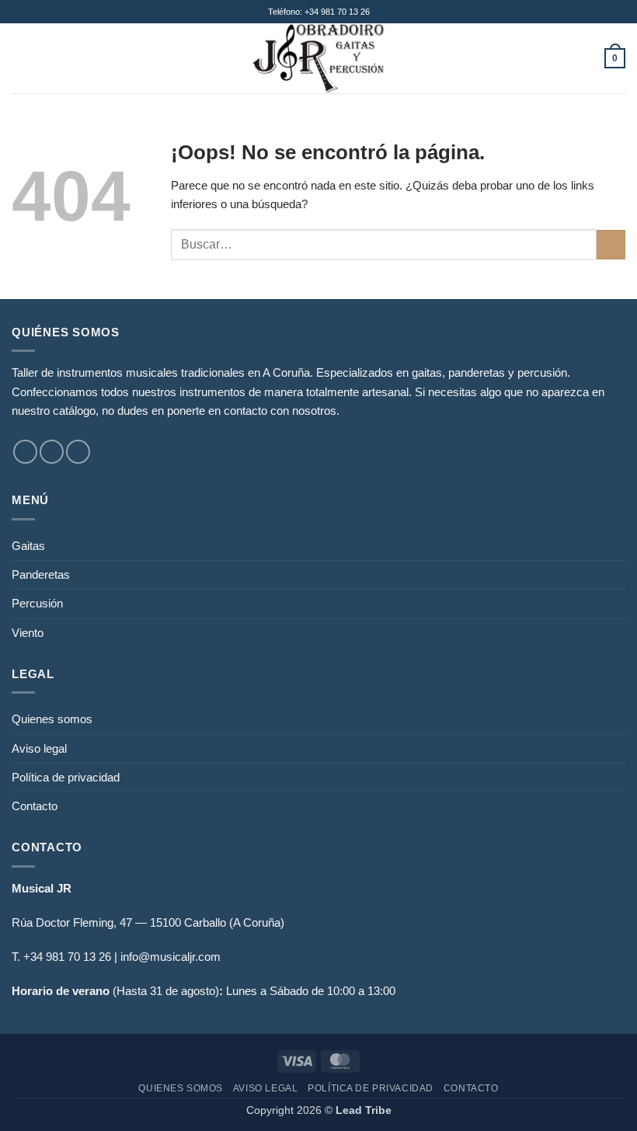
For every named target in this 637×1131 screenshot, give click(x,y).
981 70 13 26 (78, 956)
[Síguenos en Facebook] (25, 452)
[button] (21, 58)
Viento (28, 632)
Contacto (34, 806)
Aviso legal (39, 748)
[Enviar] (611, 244)
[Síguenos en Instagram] (52, 452)
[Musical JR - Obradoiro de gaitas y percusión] (318, 58)
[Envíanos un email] (78, 452)
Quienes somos (52, 719)
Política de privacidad (66, 777)
